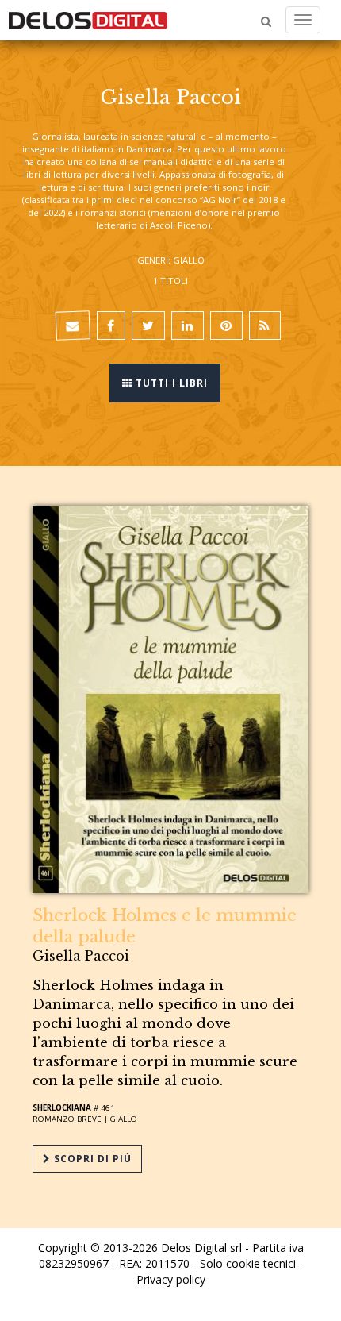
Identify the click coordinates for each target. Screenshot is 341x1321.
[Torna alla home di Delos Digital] (88, 20)
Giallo (123, 1119)
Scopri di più (91, 1158)
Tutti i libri (170, 383)
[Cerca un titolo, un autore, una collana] (266, 21)
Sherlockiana (62, 1108)
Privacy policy (170, 1279)
